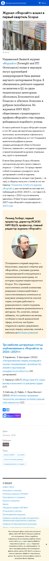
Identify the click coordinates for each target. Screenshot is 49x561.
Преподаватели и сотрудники (14, 497)
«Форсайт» (9, 63)
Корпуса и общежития (11, 501)
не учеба (20, 454)
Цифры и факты (8, 487)
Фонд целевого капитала (12, 511)
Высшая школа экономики (16, 3)
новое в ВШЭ (9, 454)
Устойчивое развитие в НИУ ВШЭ (15, 494)
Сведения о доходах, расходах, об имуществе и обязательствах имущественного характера (21, 519)
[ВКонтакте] (4, 409)
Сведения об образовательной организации (20, 524)
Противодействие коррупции (14, 514)
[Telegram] (7, 409)
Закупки (5, 504)
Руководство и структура (12, 490)
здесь (20, 541)
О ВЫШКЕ (7, 483)
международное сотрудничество (15, 464)
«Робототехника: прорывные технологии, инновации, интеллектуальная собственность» (23, 399)
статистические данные (13, 459)
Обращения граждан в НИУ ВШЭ (15, 507)
